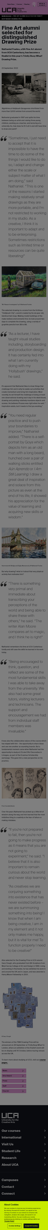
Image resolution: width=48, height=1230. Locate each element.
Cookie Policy (9, 1221)
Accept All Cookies (31, 1226)
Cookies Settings (14, 1226)
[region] (24, 1215)
